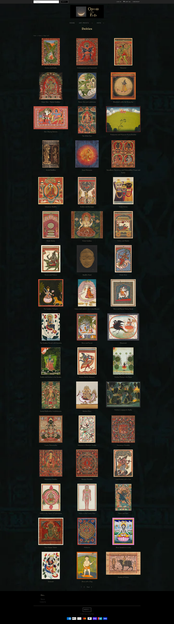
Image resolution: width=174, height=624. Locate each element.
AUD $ (64, 1)
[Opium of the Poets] (87, 12)
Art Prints (85, 23)
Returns (43, 599)
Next (88, 587)
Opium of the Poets (89, 614)
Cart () (127, 1)
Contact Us (43, 602)
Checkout (136, 1)
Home (72, 23)
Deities (87, 28)
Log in (119, 1)
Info (99, 23)
